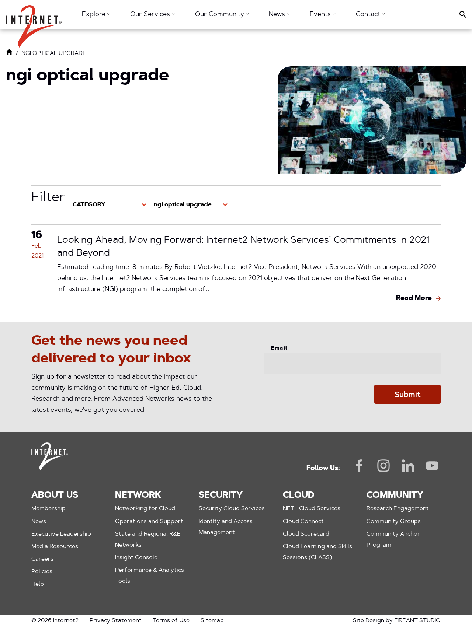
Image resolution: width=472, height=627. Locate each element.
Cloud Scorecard (306, 534)
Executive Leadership (61, 534)
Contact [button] (369, 14)
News (38, 522)
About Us (54, 495)
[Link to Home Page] (9, 54)
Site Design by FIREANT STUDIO (397, 621)
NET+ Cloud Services (311, 509)
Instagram (383, 465)
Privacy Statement (116, 621)
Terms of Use (171, 621)
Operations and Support (149, 522)
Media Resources (54, 547)
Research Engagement (398, 509)
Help (37, 584)
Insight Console (136, 558)
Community (395, 495)
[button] (34, 22)
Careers (42, 559)
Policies (41, 572)
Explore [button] (94, 14)
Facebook (359, 465)
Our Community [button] (220, 14)
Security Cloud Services (232, 509)
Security (221, 495)
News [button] (278, 14)
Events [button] (321, 14)
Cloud (298, 495)
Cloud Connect (303, 522)
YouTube (432, 465)
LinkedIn (407, 465)
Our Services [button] (151, 14)
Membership (48, 509)
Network (138, 495)
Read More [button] (414, 298)
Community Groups (394, 522)
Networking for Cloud (145, 509)
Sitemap (212, 621)
